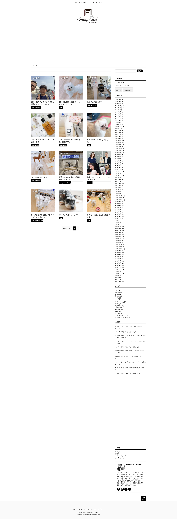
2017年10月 (118, 273)
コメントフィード (120, 456)
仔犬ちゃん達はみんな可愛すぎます (98, 216)
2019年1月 (118, 243)
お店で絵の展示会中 (94, 102)
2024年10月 (118, 110)
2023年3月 (118, 143)
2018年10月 (118, 249)
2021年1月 (118, 194)
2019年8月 (118, 228)
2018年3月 (118, 263)
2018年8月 (118, 253)
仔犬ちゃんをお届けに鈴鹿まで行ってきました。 (70, 178)
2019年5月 (118, 234)
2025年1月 (118, 104)
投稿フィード (119, 454)
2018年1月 (118, 267)
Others (117, 308)
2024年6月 (118, 114)
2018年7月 (118, 255)
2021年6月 (118, 183)
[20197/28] (43, 136)
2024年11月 (118, 108)
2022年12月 (118, 149)
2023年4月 (118, 140)
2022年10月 (118, 153)
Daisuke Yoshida (134, 464)
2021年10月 (118, 175)
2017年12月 (118, 269)
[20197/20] (43, 212)
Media (117, 304)
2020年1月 (118, 218)
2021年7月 (118, 181)
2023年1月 (118, 147)
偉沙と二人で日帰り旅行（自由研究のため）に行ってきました (42, 103)
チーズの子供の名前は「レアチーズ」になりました (42, 216)
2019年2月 (118, 240)
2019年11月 (118, 222)
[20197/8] (99, 212)
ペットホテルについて (39, 177)
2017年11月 (118, 271)
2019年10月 (118, 224)
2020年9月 (118, 202)
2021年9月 (118, 177)
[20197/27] (71, 136)
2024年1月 (118, 124)
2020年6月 (118, 208)
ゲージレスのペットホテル (69, 215)
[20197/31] (43, 99)
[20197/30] (71, 99)
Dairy (33, 107)
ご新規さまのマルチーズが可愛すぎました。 (128, 373)
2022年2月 (118, 167)
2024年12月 (118, 106)
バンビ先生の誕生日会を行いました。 (126, 332)
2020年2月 (118, 216)
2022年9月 (118, 155)
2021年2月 (118, 191)
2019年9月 (118, 226)
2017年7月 (118, 279)
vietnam (117, 313)
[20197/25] (99, 136)
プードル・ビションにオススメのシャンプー (42, 140)
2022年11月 (118, 151)
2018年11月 (118, 247)
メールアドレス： (120, 83)
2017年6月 (118, 281)
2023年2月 (118, 145)
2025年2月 (118, 102)
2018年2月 (118, 265)
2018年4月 (118, 261)
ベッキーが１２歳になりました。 (97, 140)
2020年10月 (118, 200)
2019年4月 (118, 236)
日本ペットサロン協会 (121, 317)
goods (37, 145)
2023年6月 (118, 136)
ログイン (117, 452)
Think (116, 311)
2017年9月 (118, 275)
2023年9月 (118, 130)
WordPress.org (119, 458)
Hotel (116, 300)
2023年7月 (118, 134)
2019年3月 (118, 238)
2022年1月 (118, 169)
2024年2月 (118, 122)
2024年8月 (118, 112)
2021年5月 (118, 185)
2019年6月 (118, 232)
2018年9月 (118, 251)
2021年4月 (118, 187)
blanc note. (89, 514)
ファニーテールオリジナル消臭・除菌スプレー (69, 140)
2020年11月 (118, 198)
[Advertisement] (61, 43)
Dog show (118, 292)
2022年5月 (118, 161)
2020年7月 (118, 206)
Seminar (90, 183)
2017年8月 (118, 277)
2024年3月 (118, 120)
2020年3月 (118, 214)
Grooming (38, 180)
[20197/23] (71, 174)
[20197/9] (71, 212)
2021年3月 (118, 189)
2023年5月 (118, 138)
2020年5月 (118, 210)
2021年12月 (118, 171)
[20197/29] (99, 99)
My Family (37, 107)
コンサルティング (120, 315)
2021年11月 (118, 173)
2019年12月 (118, 220)
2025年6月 (118, 100)
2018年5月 (118, 259)
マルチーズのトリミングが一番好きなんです (128, 347)
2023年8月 (118, 132)
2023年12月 (118, 126)
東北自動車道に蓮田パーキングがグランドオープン (70, 103)
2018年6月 (118, 257)
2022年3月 (118, 165)
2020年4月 (118, 212)
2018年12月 (118, 245)
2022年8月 (118, 157)
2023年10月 (118, 128)
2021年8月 (118, 179)
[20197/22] (99, 174)
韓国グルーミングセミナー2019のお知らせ (98, 178)
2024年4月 (118, 118)
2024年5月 (118, 116)
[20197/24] (43, 174)
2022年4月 (118, 163)
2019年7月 (118, 230)
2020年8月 (118, 204)
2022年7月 (118, 159)
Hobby (117, 298)
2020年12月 (118, 196)
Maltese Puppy (67, 183)
